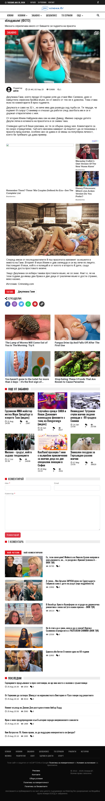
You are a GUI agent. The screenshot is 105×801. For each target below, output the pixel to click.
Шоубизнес (51, 15)
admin (16, 91)
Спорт (61, 755)
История (85, 751)
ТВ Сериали (66, 15)
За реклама (42, 2)
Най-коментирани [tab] (33, 552)
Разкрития (21, 755)
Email (56, 483)
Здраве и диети (46, 755)
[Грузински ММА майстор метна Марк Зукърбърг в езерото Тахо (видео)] (19, 408)
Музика (8, 755)
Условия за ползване (86, 763)
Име (7, 483)
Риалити (72, 751)
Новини (21, 15)
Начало (33, 2)
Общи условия (36, 778)
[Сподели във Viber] (14, 304)
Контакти (36, 775)
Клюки (10, 15)
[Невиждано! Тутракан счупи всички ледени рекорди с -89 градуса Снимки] (85, 408)
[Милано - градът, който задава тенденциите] (19, 449)
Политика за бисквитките (36, 786)
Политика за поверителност (62, 763)
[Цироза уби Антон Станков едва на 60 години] (24, 671)
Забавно (36, 15)
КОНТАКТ (51, 2)
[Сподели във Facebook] (7, 304)
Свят (32, 755)
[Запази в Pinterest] (35, 304)
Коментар (10, 494)
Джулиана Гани (26, 291)
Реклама (36, 771)
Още (79, 15)
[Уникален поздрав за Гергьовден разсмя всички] (85, 449)
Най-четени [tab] (13, 552)
